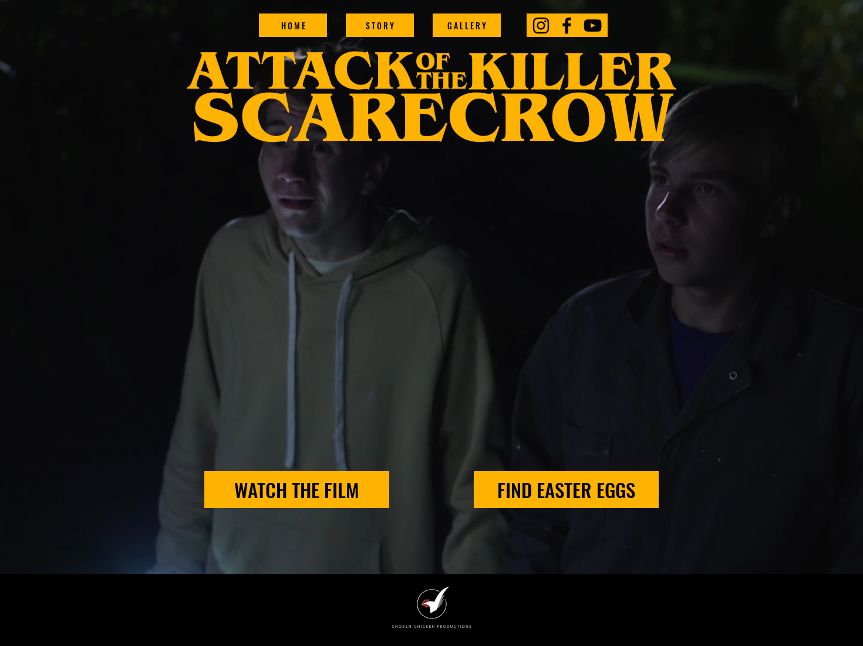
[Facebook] (567, 25)
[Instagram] (541, 25)
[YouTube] (593, 25)
